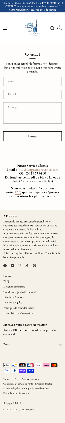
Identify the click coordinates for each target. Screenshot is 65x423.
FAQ (6, 281)
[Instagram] (19, 265)
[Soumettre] (60, 344)
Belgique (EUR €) (12, 403)
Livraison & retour (13, 297)
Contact (7, 276)
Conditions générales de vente (20, 292)
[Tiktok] (27, 265)
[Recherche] (52, 28)
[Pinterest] (34, 265)
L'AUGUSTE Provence (22, 409)
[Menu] (5, 28)
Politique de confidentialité (18, 308)
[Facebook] (5, 265)
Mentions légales (12, 302)
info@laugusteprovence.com (37, 170)
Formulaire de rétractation (18, 313)
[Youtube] (12, 265)
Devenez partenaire (14, 286)
